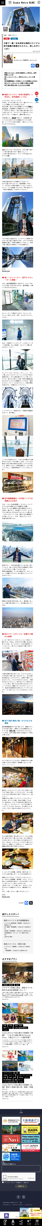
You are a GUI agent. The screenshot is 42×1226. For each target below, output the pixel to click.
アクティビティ (8, 1073)
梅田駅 (14, 118)
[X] (37, 66)
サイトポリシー (7, 1204)
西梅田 (14, 39)
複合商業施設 (7, 1080)
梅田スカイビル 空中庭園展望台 (16, 920)
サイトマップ (29, 1204)
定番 (5, 35)
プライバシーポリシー (10, 1182)
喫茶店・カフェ (24, 1077)
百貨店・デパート (8, 1075)
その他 (5, 1030)
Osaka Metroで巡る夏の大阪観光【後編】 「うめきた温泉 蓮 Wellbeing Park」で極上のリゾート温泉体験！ (17, 1035)
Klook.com (6, 271)
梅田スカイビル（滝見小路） (15, 944)
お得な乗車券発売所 (21, 1028)
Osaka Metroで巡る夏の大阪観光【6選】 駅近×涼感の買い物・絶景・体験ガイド (17, 1087)
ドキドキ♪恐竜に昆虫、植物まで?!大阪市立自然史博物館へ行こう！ (17, 988)
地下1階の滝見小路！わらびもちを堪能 (17, 85)
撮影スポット (12, 35)
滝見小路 (12, 731)
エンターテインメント (24, 1075)
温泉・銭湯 (18, 1025)
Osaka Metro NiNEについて (10, 1202)
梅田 (6, 39)
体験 (10, 1025)
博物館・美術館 (8, 985)
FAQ (21, 1202)
